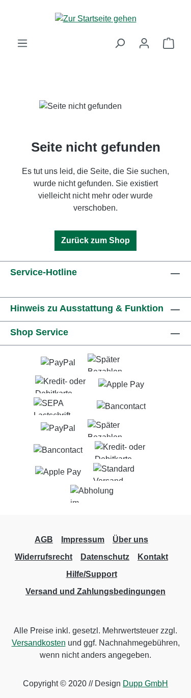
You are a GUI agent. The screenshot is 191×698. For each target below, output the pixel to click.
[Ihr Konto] (144, 43)
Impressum (82, 539)
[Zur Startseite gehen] (96, 18)
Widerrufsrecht (43, 556)
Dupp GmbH (145, 683)
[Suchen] (119, 43)
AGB (44, 539)
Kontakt (153, 556)
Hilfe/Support (91, 574)
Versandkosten (39, 642)
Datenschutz (104, 556)
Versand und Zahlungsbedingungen (95, 591)
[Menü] (22, 43)
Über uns (130, 539)
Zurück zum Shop (95, 240)
